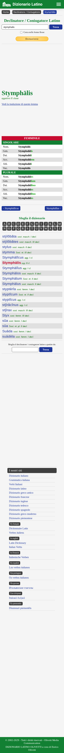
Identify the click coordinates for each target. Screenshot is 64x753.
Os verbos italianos (19, 577)
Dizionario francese (19, 497)
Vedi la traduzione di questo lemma (20, 104)
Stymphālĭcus (17, 257)
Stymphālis (49, 12)
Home (6, 12)
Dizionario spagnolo (19, 509)
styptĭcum (18, 294)
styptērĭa (18, 289)
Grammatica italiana (19, 480)
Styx (16, 315)
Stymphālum (20, 278)
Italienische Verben (19, 557)
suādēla (18, 336)
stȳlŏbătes (21, 241)
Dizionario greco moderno (22, 514)
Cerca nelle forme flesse (33, 32)
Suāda (17, 331)
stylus (17, 247)
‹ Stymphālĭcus (11, 208)
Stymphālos (22, 273)
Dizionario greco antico (21, 492)
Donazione (32, 39)
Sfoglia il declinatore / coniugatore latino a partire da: (32, 344)
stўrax (17, 310)
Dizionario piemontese (20, 518)
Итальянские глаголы (21, 587)
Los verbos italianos (19, 567)
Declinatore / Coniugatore (26, 12)
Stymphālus (22, 284)
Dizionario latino (17, 488)
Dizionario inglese (18, 501)
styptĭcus (14, 299)
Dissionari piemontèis (20, 608)
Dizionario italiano (18, 475)
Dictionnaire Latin (18, 528)
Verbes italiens (16, 532)
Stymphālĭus (16, 268)
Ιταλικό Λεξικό (17, 597)
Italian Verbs (15, 547)
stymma (17, 252)
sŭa (14, 320)
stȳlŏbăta (19, 236)
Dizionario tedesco (18, 505)
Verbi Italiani (15, 484)
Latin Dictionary (17, 543)
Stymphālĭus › (53, 208)
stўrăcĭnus (15, 305)
